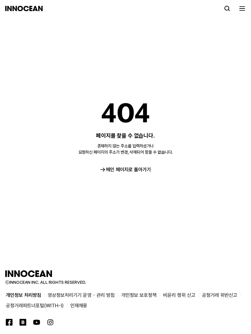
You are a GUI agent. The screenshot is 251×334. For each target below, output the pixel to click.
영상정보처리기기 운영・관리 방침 (81, 295)
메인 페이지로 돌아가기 (128, 170)
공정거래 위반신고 (219, 295)
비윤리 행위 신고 (179, 295)
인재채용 (78, 306)
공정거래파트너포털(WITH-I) (35, 306)
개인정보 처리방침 (23, 295)
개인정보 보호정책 (139, 295)
